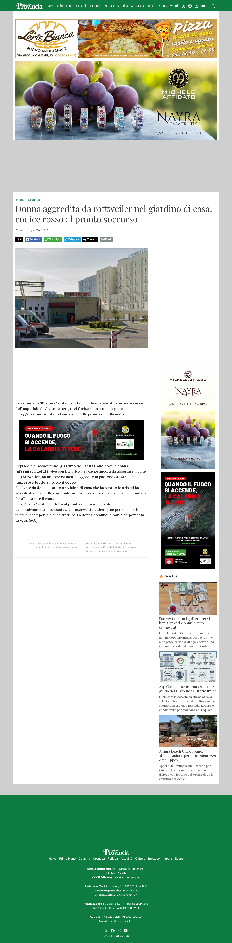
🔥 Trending (168, 576)
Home (20, 199)
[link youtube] (203, 5)
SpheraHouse (122, 935)
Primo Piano (67, 858)
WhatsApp (54, 239)
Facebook (35, 239)
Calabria (81, 5)
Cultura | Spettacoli (143, 5)
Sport (163, 5)
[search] (213, 5)
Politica (109, 5)
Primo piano (65, 5)
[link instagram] (196, 5)
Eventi (173, 5)
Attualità (122, 5)
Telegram (73, 239)
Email (108, 239)
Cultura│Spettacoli (148, 858)
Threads (92, 239)
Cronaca (95, 5)
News (50, 5)
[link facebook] (190, 5)
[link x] (183, 5)
